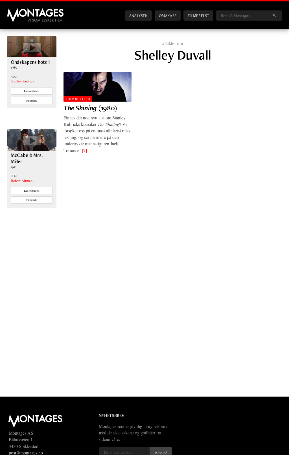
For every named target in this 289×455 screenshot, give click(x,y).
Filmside (31, 100)
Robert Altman (21, 180)
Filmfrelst (198, 15)
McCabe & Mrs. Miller (27, 158)
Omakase (168, 15)
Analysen (138, 15)
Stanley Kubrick (22, 81)
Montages (16, 11)
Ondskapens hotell (30, 62)
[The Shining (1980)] (98, 87)
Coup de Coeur (78, 99)
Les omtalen (32, 91)
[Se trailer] (31, 55)
